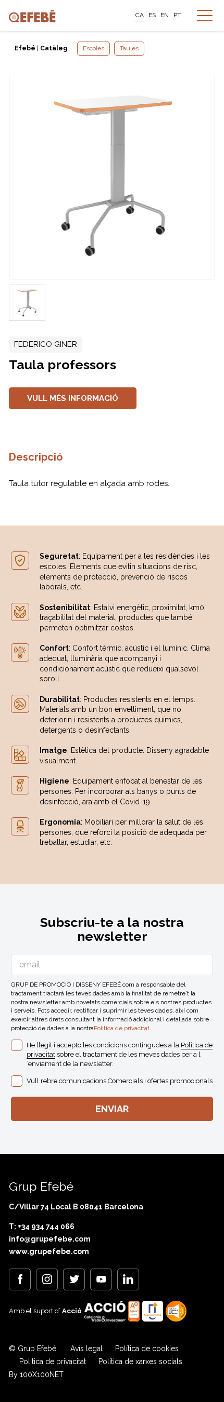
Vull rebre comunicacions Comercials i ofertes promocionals (120, 1081)
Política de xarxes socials (140, 1361)
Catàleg (53, 48)
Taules (129, 48)
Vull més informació (72, 398)
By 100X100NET (36, 1374)
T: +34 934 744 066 (41, 1226)
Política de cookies (147, 1348)
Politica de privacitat (122, 1028)
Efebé (25, 48)
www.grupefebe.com (49, 1251)
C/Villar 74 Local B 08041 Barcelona (76, 1207)
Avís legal (86, 1348)
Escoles (93, 48)
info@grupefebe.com (50, 1239)
